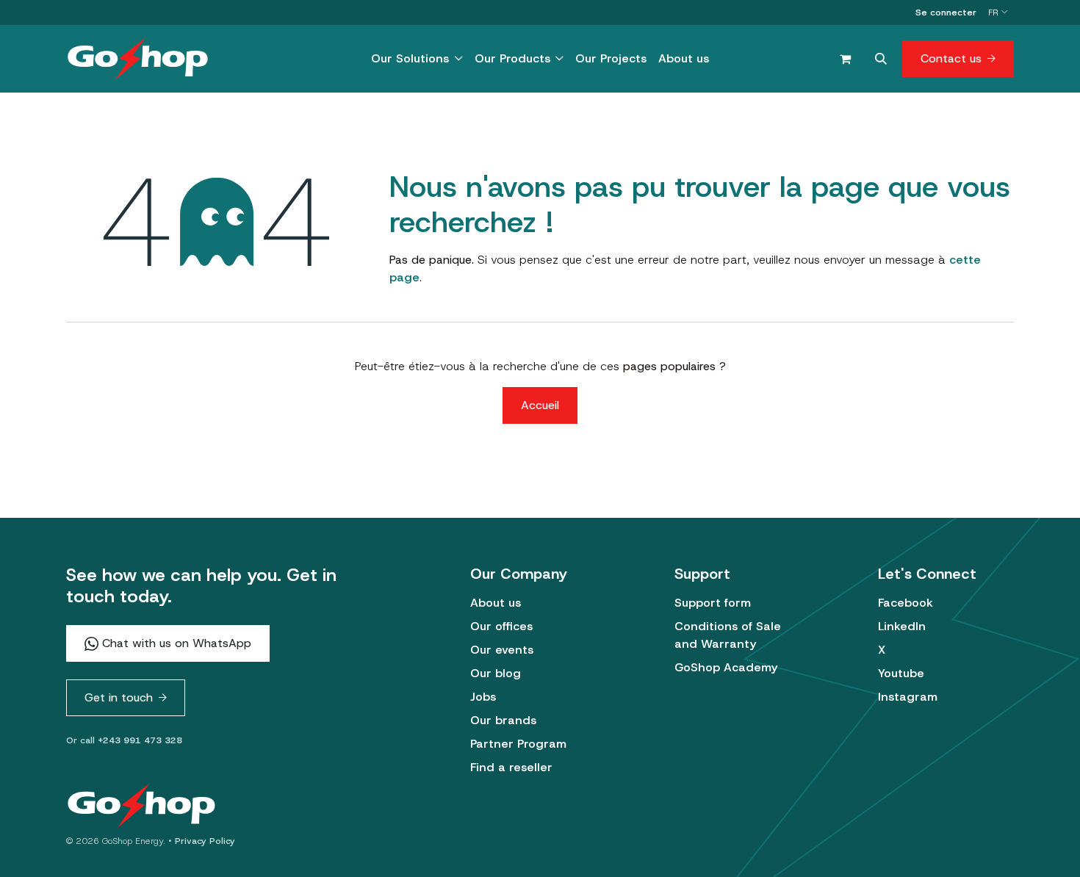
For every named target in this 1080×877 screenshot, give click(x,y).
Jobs (483, 696)
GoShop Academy (725, 667)
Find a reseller (511, 767)
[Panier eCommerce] (845, 58)
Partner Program (518, 743)
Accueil (540, 405)
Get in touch (118, 697)
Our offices (501, 626)
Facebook (905, 602)
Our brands (503, 720)
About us (495, 602)
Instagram (907, 696)
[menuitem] (416, 58)
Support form (712, 602)
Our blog (495, 673)
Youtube (901, 673)
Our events (501, 649)
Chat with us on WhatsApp (174, 643)
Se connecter (945, 12)
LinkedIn (902, 626)
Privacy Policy (205, 841)
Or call (124, 740)
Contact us (951, 58)
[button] (880, 58)
